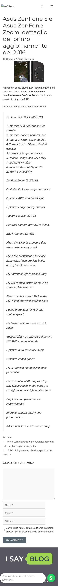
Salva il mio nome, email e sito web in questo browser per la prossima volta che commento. (30, 530)
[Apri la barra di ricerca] (42, 6)
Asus (9, 437)
